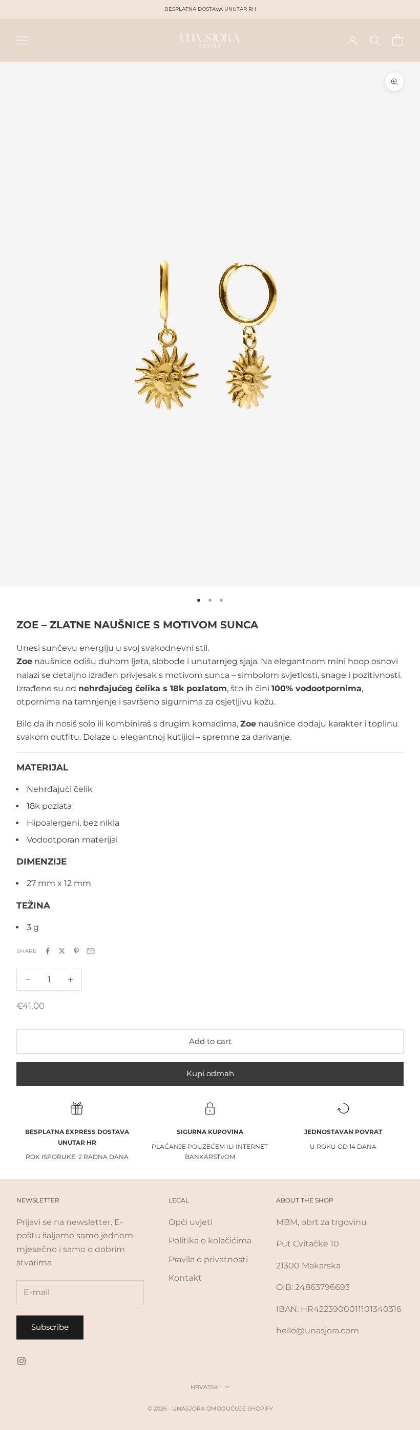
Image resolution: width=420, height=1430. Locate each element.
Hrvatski (205, 1387)
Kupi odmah (210, 1073)
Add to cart (210, 1041)
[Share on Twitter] (62, 951)
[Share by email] (91, 951)
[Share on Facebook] (48, 951)
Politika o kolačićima (210, 1240)
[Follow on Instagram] (21, 1361)
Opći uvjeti (191, 1222)
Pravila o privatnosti (208, 1259)
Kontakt (185, 1278)
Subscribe (50, 1327)
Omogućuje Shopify (239, 1408)
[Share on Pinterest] (76, 951)
